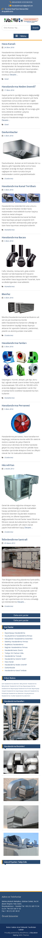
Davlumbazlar (10, 132)
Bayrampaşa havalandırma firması (21, 688)
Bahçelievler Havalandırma (28, 683)
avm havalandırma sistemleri (10, 683)
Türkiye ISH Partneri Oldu (14, 653)
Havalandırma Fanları (14, 343)
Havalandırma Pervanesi (16, 405)
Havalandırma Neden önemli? (19, 86)
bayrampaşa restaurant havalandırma (27, 691)
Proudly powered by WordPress (16, 933)
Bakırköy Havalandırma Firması (16, 641)
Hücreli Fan (8, 465)
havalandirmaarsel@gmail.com (22, 6)
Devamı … (14, 74)
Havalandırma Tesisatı (13, 656)
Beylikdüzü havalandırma (14, 644)
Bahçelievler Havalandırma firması (12, 686)
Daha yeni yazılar (21, 620)
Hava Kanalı (8, 43)
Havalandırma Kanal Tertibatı (19, 186)
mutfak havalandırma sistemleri (20, 696)
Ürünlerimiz (8, 178)
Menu (23, 36)
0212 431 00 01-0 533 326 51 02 (22, 2)
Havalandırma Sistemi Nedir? (15, 659)
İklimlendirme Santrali (14, 539)
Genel (6, 79)
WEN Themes (24, 935)
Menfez (6, 294)
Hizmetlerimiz (9, 230)
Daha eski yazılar (21, 615)
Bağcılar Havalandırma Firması (16, 647)
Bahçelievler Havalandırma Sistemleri (18, 639)
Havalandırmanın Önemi (14, 650)
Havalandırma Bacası (14, 237)
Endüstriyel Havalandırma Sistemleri (13, 693)
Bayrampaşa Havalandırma (15, 633)
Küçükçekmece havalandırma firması (18, 636)
